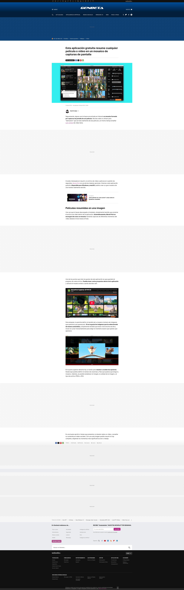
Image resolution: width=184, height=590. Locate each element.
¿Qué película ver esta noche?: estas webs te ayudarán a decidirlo (101, 198)
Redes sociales (55, 535)
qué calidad (69, 123)
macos (93, 442)
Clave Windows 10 (80, 520)
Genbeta (92, 8)
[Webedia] (56, 553)
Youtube (105, 540)
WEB (107, 14)
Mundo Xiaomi (55, 568)
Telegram (131, 15)
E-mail (83, 60)
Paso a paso (55, 529)
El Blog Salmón (126, 560)
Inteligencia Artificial (84, 537)
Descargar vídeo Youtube (92, 520)
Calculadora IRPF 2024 (105, 520)
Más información (102, 588)
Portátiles (66, 38)
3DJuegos (66, 560)
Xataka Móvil (55, 562)
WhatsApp (68, 537)
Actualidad (68, 529)
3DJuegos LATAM (68, 577)
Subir (127, 553)
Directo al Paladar (91, 560)
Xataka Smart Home (56, 566)
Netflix (53, 537)
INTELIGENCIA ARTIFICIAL (73, 14)
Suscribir (117, 529)
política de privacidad (112, 532)
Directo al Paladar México (91, 577)
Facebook (129, 15)
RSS (111, 540)
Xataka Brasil (55, 579)
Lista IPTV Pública (116, 520)
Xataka (53, 560)
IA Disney (71, 520)
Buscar (129, 547)
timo (81, 535)
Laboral (68, 535)
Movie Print (76, 183)
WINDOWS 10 (99, 14)
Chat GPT (64, 520)
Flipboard (126, 15)
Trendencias (114, 560)
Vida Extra (66, 562)
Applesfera (54, 564)
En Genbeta (91, 195)
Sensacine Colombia (78, 579)
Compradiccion (114, 564)
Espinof (77, 562)
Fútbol (87, 38)
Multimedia (73, 442)
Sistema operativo (74, 38)
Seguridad (68, 532)
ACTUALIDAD (59, 14)
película (100, 442)
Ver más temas (57, 541)
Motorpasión (102, 560)
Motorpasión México (102, 577)
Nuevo (128, 9)
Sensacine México (80, 577)
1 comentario (71, 60)
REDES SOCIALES (88, 14)
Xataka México (55, 577)
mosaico (88, 442)
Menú (55, 9)
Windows (81, 442)
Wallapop (82, 38)
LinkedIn (117, 540)
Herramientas (55, 532)
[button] (74, 111)
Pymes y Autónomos (125, 562)
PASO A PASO (115, 14)
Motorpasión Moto (103, 562)
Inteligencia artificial (84, 529)
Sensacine (78, 560)
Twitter (123, 15)
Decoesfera (113, 562)
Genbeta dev (83, 532)
